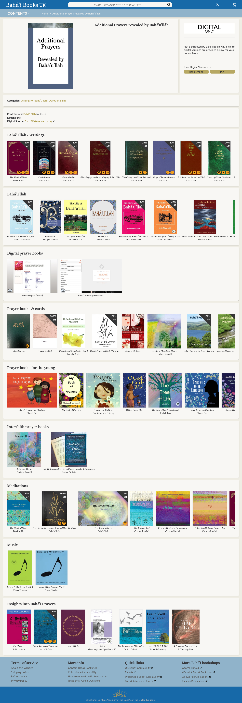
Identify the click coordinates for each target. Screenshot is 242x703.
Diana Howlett (20, 590)
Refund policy (19, 676)
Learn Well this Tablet (158, 646)
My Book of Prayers (71, 410)
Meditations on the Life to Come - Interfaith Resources (69, 469)
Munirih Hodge (205, 239)
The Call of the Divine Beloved (136, 177)
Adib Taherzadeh (22, 239)
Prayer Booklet (45, 350)
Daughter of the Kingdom (202, 410)
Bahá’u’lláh (29, 114)
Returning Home (24, 469)
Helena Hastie (75, 239)
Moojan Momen (50, 239)
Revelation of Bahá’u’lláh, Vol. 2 (133, 236)
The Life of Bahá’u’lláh (75, 236)
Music (12, 545)
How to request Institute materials (88, 676)
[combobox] (120, 4)
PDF (222, 72)
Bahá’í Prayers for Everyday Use (199, 350)
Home (44, 13)
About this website (22, 667)
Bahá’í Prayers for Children (32, 410)
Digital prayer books (25, 253)
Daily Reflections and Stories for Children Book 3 (205, 236)
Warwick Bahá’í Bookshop (197, 672)
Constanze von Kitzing (103, 413)
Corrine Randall (141, 531)
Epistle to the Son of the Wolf (191, 177)
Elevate (129, 672)
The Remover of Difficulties (131, 646)
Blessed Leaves (233, 410)
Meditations (17, 485)
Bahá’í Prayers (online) (32, 295)
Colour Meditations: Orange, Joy (210, 528)
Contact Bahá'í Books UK (82, 667)
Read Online (196, 72)
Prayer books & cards (26, 308)
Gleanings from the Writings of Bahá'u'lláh (100, 177)
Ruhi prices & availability (82, 672)
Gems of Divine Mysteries (219, 177)
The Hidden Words (18, 177)
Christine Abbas (103, 239)
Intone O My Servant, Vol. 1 (20, 587)
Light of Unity (73, 646)
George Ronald (191, 667)
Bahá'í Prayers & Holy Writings (104, 350)
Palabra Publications (194, 681)
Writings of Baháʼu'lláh (34, 100)
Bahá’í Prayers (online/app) (91, 295)
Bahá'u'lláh (164, 180)
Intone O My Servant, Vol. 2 (52, 587)
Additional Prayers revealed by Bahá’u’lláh (76, 13)
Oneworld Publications (195, 676)
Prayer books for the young (31, 367)
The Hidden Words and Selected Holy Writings (54, 528)
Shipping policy (20, 672)
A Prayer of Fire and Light (186, 646)
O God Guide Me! (134, 410)
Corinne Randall (164, 354)
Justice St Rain (69, 472)
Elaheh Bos (32, 413)
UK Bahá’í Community (138, 667)
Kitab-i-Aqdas (68, 177)
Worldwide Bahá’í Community (142, 676)
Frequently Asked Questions (84, 680)
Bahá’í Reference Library (139, 681)
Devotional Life (57, 100)
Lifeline (101, 646)
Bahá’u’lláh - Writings (26, 135)
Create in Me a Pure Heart (164, 350)
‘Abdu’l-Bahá (45, 649)
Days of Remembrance (164, 177)
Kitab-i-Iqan (44, 177)
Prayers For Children (103, 410)
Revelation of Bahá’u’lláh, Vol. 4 (165, 236)
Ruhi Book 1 (19, 646)
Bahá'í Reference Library (39, 121)
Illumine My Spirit (133, 350)
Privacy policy (19, 680)
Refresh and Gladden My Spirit (73, 350)
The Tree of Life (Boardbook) (165, 410)
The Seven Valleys (103, 528)
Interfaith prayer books (28, 426)
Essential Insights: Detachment (173, 528)
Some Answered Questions (45, 646)
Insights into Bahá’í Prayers (31, 604)
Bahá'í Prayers (19, 350)
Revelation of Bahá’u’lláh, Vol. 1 (21, 236)
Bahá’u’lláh (18, 180)
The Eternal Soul (141, 528)
